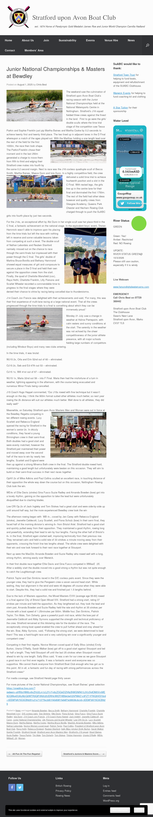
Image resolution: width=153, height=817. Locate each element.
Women (21, 738)
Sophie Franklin (14, 731)
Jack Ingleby (75, 716)
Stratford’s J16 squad (78, 731)
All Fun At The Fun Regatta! (24, 753)
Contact (10, 50)
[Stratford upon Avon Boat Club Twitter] (19, 787)
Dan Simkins (44, 713)
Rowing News (63, 795)
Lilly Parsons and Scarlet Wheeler (57, 719)
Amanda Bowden (39, 710)
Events (90, 40)
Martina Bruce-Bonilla (57, 722)
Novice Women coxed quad (36, 725)
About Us (28, 40)
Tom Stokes (59, 735)
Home (8, 40)
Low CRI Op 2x (81, 719)
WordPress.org (111, 800)
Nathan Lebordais (15, 725)
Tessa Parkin (25, 735)
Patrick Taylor (56, 725)
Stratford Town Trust (124, 74)
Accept (139, 810)
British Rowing (63, 785)
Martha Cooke (39, 722)
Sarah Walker (97, 728)
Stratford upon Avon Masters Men (52, 731)
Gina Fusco (80, 713)
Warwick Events (122, 93)
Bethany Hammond (69, 710)
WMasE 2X (12, 738)
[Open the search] (147, 45)
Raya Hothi (21, 728)
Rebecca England (36, 728)
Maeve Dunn (12, 722)
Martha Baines (25, 722)
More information (120, 810)
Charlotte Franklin (87, 710)
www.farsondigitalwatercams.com (131, 286)
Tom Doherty (47, 735)
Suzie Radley (12, 735)
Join (46, 40)
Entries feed (109, 790)
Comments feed (111, 795)
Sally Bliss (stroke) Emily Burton (75, 728)
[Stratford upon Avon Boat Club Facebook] (11, 787)
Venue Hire (111, 40)
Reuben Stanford (52, 728)
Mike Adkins (97, 722)
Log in (106, 785)
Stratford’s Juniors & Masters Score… (83, 753)
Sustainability (67, 40)
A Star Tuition (120, 107)
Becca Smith (54, 710)
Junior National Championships (27, 719)
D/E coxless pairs (30, 713)
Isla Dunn (18, 716)
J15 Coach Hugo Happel (57, 716)
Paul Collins (68, 725)
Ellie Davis (56, 713)
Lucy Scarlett (95, 719)
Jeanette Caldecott (90, 716)
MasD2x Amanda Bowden (79, 722)
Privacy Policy (63, 790)
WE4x (100, 735)
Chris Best (41, 84)
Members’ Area (34, 50)
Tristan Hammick (74, 735)
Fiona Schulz (68, 713)
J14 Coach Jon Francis (34, 716)
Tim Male (36, 735)
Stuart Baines (95, 731)
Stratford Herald (29, 731)
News (131, 40)
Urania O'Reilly (89, 735)
